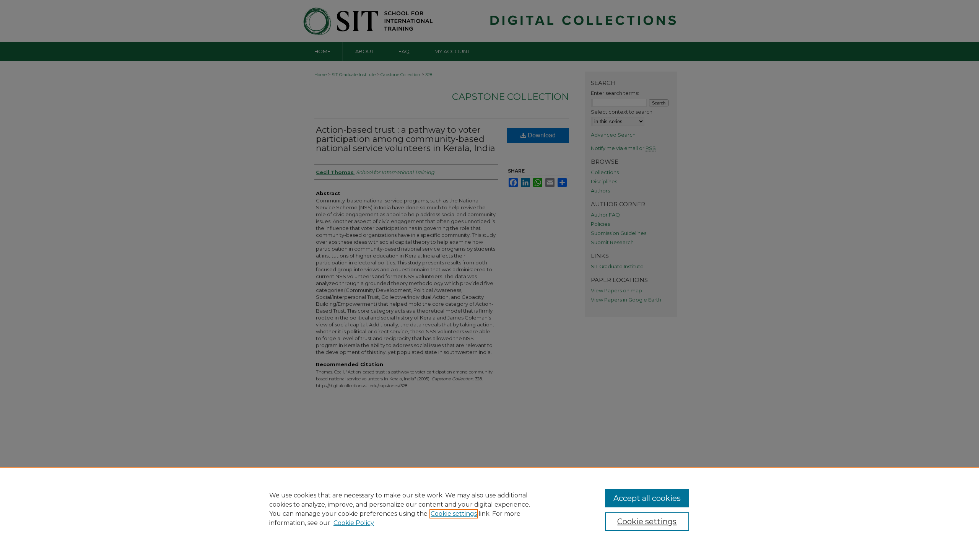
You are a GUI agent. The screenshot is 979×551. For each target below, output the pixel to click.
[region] (489, 509)
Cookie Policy (353, 523)
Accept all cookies (647, 498)
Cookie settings (454, 513)
